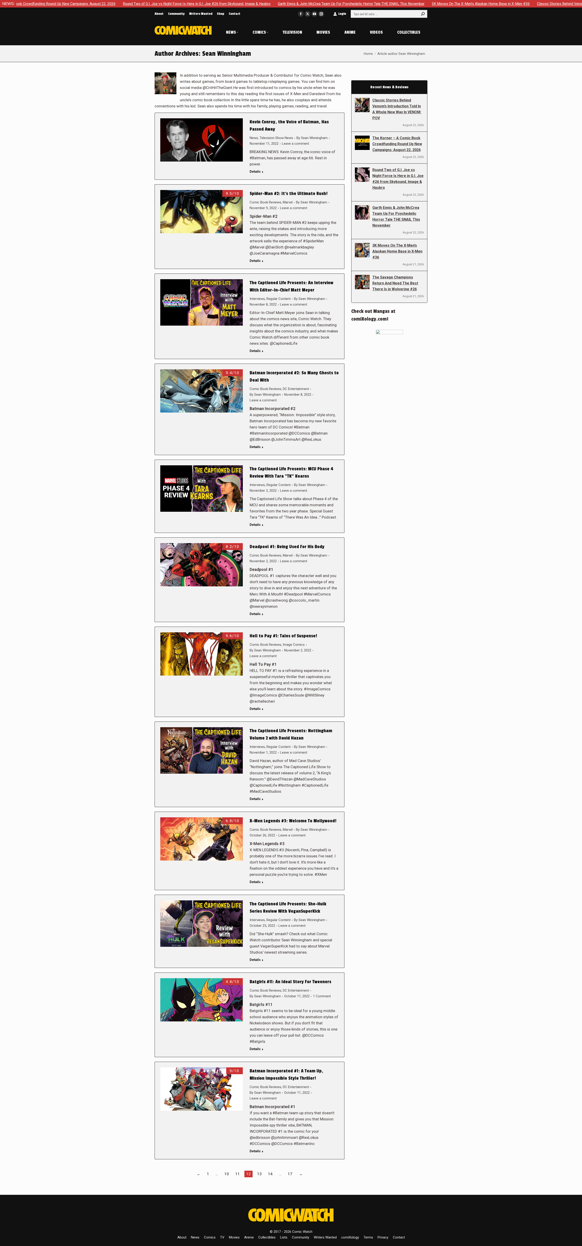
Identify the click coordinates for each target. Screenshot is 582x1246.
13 (259, 1174)
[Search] (423, 14)
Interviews (257, 299)
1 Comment (322, 996)
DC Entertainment (296, 389)
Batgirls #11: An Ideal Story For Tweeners (290, 982)
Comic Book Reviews (265, 202)
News (254, 138)
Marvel (288, 202)
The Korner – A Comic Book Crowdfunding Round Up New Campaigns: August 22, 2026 (397, 144)
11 (237, 1174)
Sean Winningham (226, 54)
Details (255, 172)
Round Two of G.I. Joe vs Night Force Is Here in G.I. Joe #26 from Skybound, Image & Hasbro (112, 4)
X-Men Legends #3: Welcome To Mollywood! (293, 821)
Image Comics (294, 645)
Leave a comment (295, 144)
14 (270, 1174)
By (312, 138)
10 (226, 1174)
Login (342, 14)
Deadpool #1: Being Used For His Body (287, 547)
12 (248, 1174)
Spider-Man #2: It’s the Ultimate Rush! (289, 193)
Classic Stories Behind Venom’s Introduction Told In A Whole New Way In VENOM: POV (396, 109)
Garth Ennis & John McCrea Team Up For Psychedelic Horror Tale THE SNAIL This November (266, 4)
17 (290, 1174)
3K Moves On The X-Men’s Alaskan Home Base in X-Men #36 (396, 4)
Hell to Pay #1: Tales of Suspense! (283, 636)
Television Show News (276, 138)
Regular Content (278, 299)
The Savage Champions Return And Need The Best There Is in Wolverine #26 (395, 283)
